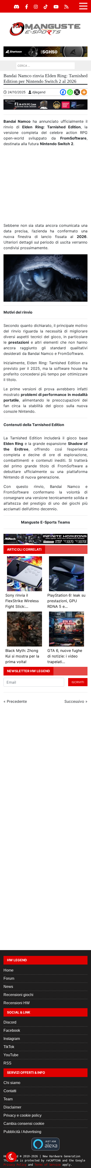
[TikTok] (45, 7)
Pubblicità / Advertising (22, 1132)
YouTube (11, 1055)
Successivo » (76, 701)
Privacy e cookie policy (23, 1115)
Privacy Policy (15, 1164)
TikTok (9, 1047)
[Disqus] (46, 770)
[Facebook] (26, 7)
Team (8, 1099)
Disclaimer (12, 1107)
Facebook (12, 1030)
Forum (9, 978)
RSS (7, 1063)
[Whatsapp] (70, 92)
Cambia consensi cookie (24, 1124)
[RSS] (66, 7)
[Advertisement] (46, 186)
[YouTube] (56, 7)
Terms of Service (48, 1164)
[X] (77, 92)
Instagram (12, 1039)
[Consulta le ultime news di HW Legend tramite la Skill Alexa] (45, 1143)
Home (9, 970)
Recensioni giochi (18, 995)
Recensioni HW (17, 1003)
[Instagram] (36, 7)
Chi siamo (12, 1083)
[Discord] (16, 7)
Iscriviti (78, 682)
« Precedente (15, 701)
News (8, 987)
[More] (84, 92)
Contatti (10, 1091)
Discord (10, 1022)
